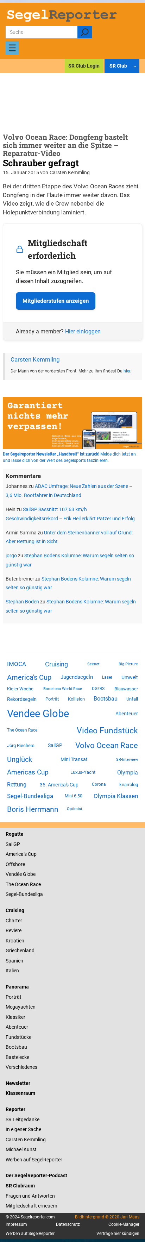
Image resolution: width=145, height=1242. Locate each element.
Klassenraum (20, 1093)
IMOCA (16, 664)
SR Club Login (84, 66)
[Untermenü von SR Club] (135, 66)
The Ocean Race (22, 730)
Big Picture (128, 664)
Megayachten (21, 1007)
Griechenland (20, 950)
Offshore (15, 864)
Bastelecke (17, 1057)
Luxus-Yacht (82, 772)
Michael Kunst (21, 1149)
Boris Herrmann (32, 809)
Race (35, 884)
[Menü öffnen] (12, 48)
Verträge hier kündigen (117, 1233)
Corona (99, 784)
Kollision (76, 699)
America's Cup (29, 677)
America (15, 854)
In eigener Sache (23, 1129)
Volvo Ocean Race (106, 745)
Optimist (74, 809)
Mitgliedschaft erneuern (31, 1206)
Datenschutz (68, 1224)
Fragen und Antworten (30, 1196)
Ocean (22, 884)
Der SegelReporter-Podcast (36, 1175)
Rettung (16, 784)
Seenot (93, 664)
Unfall (132, 699)
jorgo (11, 555)
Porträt (52, 699)
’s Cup (30, 854)
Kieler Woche (20, 688)
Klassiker (15, 1017)
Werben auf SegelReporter (34, 1159)
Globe (29, 874)
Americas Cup (28, 772)
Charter (14, 920)
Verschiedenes (21, 1067)
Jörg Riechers (20, 745)
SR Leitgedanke (22, 1119)
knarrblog (128, 784)
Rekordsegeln (22, 699)
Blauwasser (126, 688)
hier (127, 371)
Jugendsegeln (77, 677)
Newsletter (18, 1083)
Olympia (127, 772)
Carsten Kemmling (35, 359)
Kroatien (15, 940)
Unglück (19, 759)
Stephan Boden (22, 601)
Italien (12, 970)
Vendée (14, 874)
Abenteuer (126, 713)
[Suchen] (84, 32)
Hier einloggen (83, 331)
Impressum (16, 1224)
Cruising (56, 664)
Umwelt (129, 677)
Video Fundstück (107, 730)
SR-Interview (127, 759)
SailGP (55, 745)
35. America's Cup (59, 785)
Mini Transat (74, 759)
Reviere (13, 930)
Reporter (15, 1109)
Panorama (17, 987)
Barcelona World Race (62, 688)
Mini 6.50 (73, 796)
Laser (107, 677)
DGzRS (98, 688)
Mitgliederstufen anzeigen (56, 300)
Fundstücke (18, 1037)
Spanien (14, 961)
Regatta (15, 834)
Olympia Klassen (116, 795)
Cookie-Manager (123, 1224)
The (10, 884)
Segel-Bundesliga (30, 795)
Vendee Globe (38, 714)
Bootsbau (106, 699)
